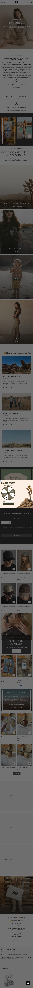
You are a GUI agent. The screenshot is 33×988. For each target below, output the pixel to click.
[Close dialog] (0, 480)
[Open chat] (28, 983)
